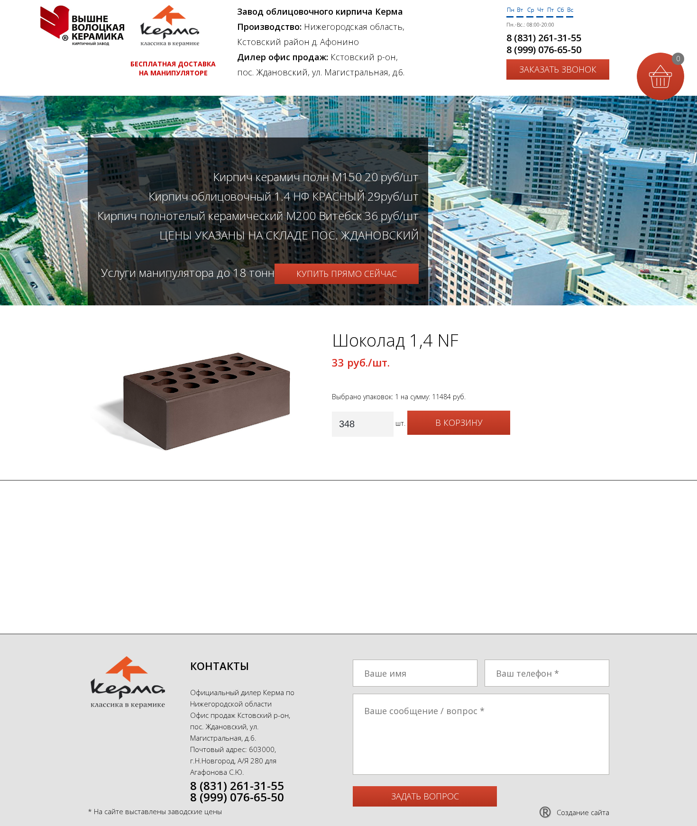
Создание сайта (583, 812)
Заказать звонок (557, 69)
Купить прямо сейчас (346, 273)
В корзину (459, 422)
